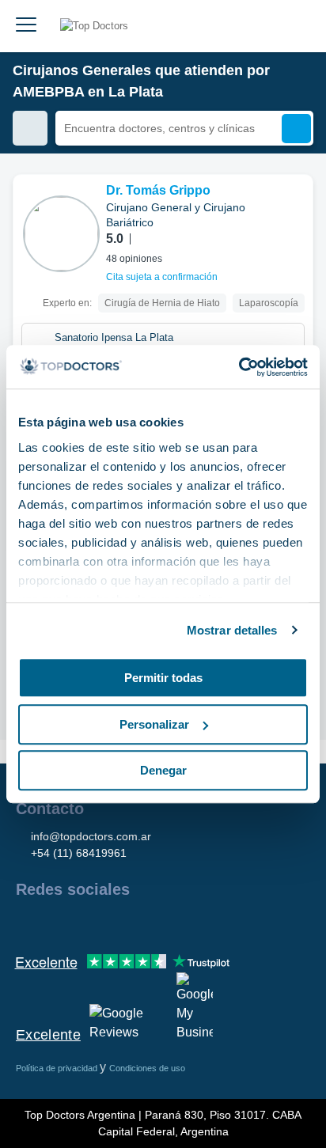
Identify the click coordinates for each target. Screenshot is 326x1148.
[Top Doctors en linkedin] (84, 923)
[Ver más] (295, 208)
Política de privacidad (58, 1068)
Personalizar (154, 724)
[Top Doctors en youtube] (141, 923)
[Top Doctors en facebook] (27, 923)
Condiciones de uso (147, 1068)
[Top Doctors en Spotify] (199, 923)
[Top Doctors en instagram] (55, 923)
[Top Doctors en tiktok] (169, 923)
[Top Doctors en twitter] (112, 923)
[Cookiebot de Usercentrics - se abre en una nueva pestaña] (238, 367)
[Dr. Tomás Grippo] (61, 233)
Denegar (163, 770)
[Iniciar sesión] (296, 26)
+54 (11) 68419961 (79, 853)
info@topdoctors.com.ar (91, 836)
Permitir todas (163, 677)
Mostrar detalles (232, 630)
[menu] (26, 26)
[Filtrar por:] (30, 128)
